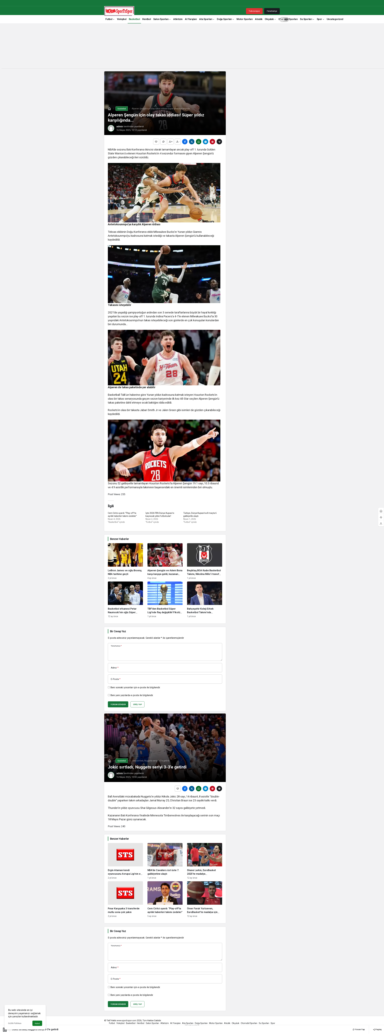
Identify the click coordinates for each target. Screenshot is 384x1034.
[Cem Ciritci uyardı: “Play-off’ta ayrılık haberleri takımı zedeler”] (165, 899)
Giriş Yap (137, 704)
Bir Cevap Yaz (118, 631)
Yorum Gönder (118, 704)
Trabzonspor (254, 11)
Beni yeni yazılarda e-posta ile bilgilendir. (131, 695)
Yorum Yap (360, 1029)
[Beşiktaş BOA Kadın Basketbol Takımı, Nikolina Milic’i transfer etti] (204, 561)
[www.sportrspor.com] (119, 10)
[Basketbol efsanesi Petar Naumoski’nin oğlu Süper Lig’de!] (125, 600)
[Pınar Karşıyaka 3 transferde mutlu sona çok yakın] (125, 899)
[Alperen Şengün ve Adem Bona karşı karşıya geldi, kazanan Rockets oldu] (165, 561)
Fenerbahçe (272, 11)
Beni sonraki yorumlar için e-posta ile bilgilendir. (135, 687)
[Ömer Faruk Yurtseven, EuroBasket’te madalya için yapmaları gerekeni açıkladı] (204, 899)
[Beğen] (156, 142)
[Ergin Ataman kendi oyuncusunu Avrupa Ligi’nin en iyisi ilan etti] (125, 861)
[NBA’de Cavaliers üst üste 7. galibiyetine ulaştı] (165, 861)
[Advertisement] (192, 47)
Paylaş (378, 1029)
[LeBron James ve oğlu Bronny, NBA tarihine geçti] (125, 561)
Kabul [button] (37, 1023)
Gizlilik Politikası (14, 1023)
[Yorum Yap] (163, 142)
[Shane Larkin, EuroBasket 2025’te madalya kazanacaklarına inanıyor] (204, 861)
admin (119, 126)
